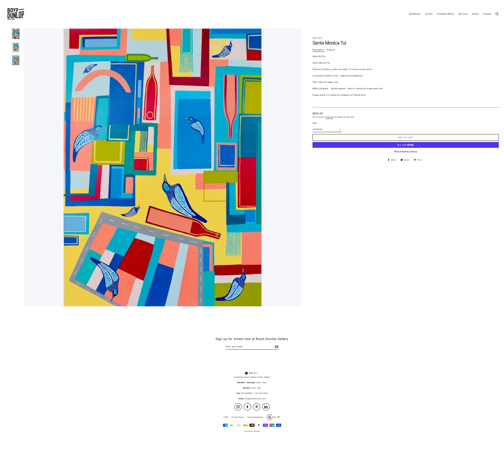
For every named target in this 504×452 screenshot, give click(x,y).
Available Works (445, 14)
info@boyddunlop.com (255, 399)
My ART (276, 417)
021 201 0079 (261, 393)
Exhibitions (415, 14)
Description (318, 49)
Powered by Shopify (252, 431)
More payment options (405, 151)
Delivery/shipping (255, 417)
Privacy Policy (238, 417)
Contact (487, 14)
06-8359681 (246, 393)
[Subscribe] (276, 346)
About (475, 14)
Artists (428, 14)
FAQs (226, 417)
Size (315, 123)
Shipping (329, 117)
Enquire (331, 49)
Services (463, 14)
